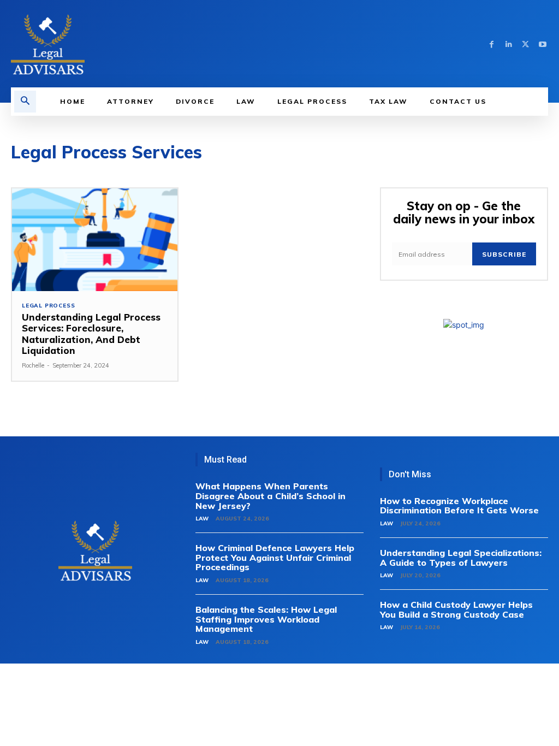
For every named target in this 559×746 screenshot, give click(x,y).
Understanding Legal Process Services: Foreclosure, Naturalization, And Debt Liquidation (91, 333)
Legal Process (48, 306)
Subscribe (504, 254)
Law (202, 518)
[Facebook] (491, 44)
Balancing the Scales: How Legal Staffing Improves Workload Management (266, 619)
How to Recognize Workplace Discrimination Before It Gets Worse (459, 505)
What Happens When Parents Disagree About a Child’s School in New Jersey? (270, 496)
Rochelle (33, 365)
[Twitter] (525, 44)
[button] (25, 102)
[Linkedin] (508, 44)
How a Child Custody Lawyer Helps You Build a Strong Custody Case (456, 609)
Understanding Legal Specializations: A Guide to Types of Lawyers (461, 557)
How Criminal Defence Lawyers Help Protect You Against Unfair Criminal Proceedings (274, 557)
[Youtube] (542, 44)
